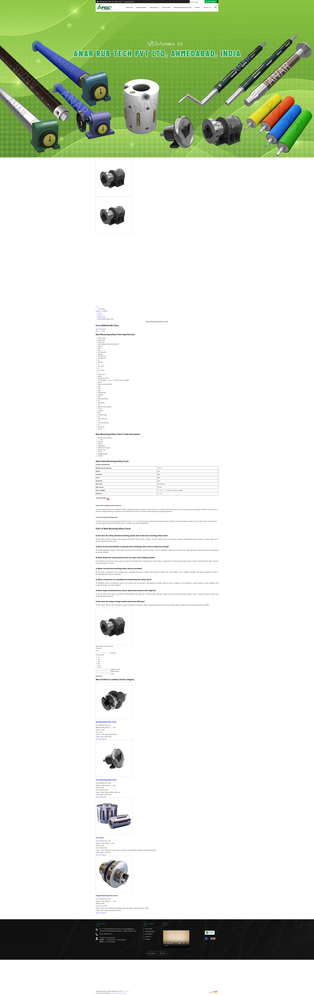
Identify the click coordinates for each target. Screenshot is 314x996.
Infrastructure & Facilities (182, 7)
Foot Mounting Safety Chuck (106, 780)
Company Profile (141, 7)
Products (100, 315)
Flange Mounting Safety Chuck (107, 896)
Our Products (154, 7)
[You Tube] (214, 939)
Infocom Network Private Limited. (118, 993)
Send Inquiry (101, 309)
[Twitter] (209, 939)
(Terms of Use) (125, 991)
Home (99, 313)
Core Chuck (100, 838)
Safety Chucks (101, 317)
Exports (197, 7)
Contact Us (207, 7)
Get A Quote (211, 1)
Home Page (129, 7)
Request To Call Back (102, 311)
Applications (166, 7)
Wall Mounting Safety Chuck (106, 722)
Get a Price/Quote (101, 329)
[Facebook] (206, 939)
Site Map (147, 939)
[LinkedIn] (211, 939)
